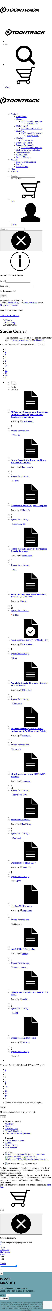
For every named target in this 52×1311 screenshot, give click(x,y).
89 (6, 373)
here (29, 1310)
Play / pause (5, 1252)
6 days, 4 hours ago (21, 340)
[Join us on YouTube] (14, 1157)
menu (2, 1247)
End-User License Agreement (17, 1133)
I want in (4, 1298)
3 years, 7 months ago (20, 745)
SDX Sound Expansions (31, 147)
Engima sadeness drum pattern (23, 1038)
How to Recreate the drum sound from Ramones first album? (28, 461)
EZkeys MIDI (33, 136)
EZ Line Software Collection (28, 150)
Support (14, 159)
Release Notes (22, 166)
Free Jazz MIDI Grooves (21, 906)
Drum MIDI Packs (24, 143)
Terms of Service (30, 303)
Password (4, 286)
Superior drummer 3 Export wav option (29, 506)
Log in (13, 224)
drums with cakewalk (20, 820)
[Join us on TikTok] (14, 1159)
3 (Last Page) (27, 597)
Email (2, 281)
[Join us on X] (30, 1157)
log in (3, 1107)
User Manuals (11, 1147)
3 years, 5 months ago (20, 431)
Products (14, 114)
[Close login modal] (21, 240)
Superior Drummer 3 (24, 145)
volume (3, 1263)
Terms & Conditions (13, 1131)
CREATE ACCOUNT (9, 315)
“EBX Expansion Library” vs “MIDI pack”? (29, 640)
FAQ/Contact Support (14, 1140)
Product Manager (23, 157)
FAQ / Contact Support (26, 162)
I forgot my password (9, 305)
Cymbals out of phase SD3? (23, 863)
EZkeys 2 (20, 131)
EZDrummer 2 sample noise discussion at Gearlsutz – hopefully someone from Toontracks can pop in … (29, 414)
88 (6, 370)
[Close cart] (21, 1224)
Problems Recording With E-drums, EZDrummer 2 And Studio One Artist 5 (29, 729)
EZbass (19, 119)
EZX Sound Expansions (31, 128)
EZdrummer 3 (22, 126)
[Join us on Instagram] (35, 1154)
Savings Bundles (23, 152)
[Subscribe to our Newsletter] (36, 1159)
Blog (13, 169)
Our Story (9, 1124)
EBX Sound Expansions (31, 121)
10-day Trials (21, 155)
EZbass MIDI (32, 124)
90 (6, 375)
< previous (4, 1249)
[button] (25, 64)
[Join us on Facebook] (15, 1154)
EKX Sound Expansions (31, 133)
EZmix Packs (27, 140)
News (7, 1126)
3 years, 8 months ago (20, 1051)
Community (10, 322)
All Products (21, 116)
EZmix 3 (19, 138)
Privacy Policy (13, 303)
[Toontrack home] (20, 19)
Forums (8, 320)
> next (2, 1254)
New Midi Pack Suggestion (23, 949)
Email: (2, 1295)
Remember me (9, 291)
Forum (19, 164)
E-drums (14, 171)
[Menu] (6, 44)
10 (6, 366)
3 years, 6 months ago (20, 476)
